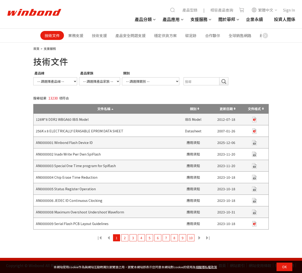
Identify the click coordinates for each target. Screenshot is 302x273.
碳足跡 (191, 35)
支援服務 (198, 19)
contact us (254, 166)
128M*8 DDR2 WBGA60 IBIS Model (62, 119)
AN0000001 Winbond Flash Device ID (64, 142)
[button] (265, 35)
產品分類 (143, 19)
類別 (126, 73)
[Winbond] (34, 12)
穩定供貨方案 (165, 35)
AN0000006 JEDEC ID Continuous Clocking (69, 200)
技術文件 (52, 35)
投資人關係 (284, 19)
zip (254, 119)
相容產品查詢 (221, 10)
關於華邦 (226, 19)
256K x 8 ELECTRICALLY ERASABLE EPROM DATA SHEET (79, 131)
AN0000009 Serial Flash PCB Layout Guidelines (72, 223)
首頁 (36, 48)
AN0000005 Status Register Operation (66, 188)
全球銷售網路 (240, 35)
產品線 (39, 73)
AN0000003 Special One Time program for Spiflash (76, 165)
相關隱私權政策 (206, 267)
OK (284, 266)
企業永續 (254, 19)
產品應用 (171, 19)
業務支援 (75, 35)
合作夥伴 (212, 35)
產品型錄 (189, 10)
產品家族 (86, 73)
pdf (254, 131)
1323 (207, 237)
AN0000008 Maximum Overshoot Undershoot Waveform (80, 212)
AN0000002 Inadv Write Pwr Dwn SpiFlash (68, 154)
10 (191, 237)
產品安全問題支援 (130, 35)
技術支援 (99, 35)
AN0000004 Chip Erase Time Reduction (66, 177)
